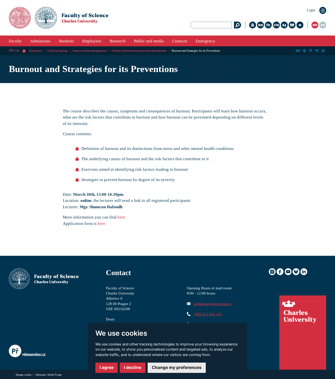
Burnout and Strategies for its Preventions (196, 50)
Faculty (15, 41)
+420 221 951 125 (207, 314)
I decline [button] (132, 367)
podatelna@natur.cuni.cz (212, 304)
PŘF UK (14, 50)
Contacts (179, 41)
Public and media (149, 41)
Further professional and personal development (139, 50)
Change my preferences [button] (177, 367)
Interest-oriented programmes (90, 50)
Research (118, 41)
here (121, 217)
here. (102, 223)
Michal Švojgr (54, 374)
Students (66, 41)
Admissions (40, 41)
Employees (91, 41)
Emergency (205, 41)
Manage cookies (24, 374)
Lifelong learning (57, 50)
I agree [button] (107, 367)
